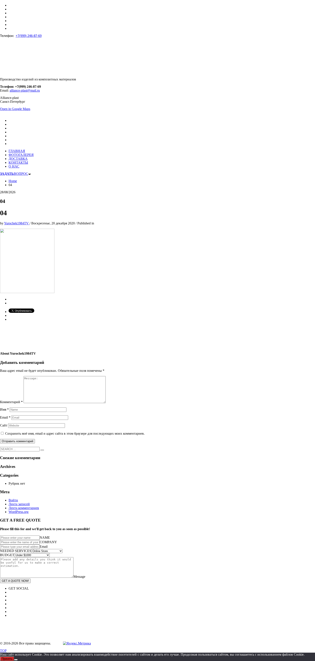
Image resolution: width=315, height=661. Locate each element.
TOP (3, 650)
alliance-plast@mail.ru (25, 90)
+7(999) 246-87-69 (29, 36)
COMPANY (48, 542)
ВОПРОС (14, 173)
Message (79, 576)
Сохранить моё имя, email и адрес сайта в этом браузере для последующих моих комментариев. (75, 433)
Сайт (3, 425)
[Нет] (16, 659)
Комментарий (11, 402)
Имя (4, 409)
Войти (13, 500)
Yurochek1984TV (17, 223)
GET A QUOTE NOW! (15, 580)
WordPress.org (18, 512)
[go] (42, 450)
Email (5, 417)
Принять (7, 658)
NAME (45, 537)
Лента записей (19, 504)
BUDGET (7, 555)
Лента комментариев (24, 508)
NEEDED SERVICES (15, 551)
